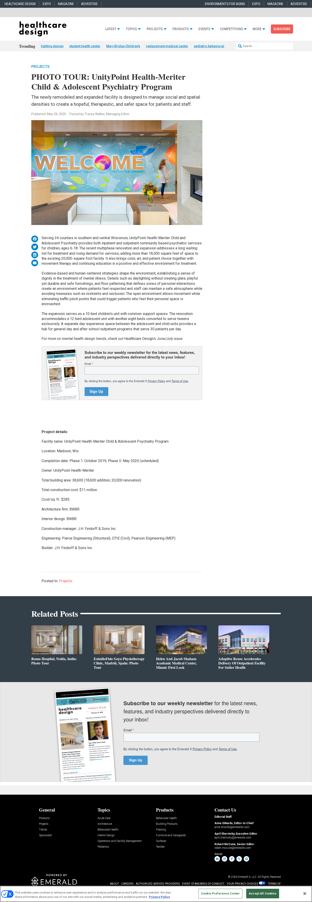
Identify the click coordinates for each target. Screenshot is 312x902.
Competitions (231, 29)
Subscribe (282, 29)
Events (204, 29)
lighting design (52, 46)
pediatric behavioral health (214, 46)
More (257, 29)
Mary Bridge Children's (123, 46)
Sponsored (45, 835)
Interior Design (106, 835)
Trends (43, 829)
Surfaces (161, 841)
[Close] (305, 894)
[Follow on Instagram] (224, 859)
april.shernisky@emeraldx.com (232, 837)
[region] (156, 894)
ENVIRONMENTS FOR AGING (225, 3)
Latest (110, 29)
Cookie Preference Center (220, 893)
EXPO (47, 3)
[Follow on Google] (246, 859)
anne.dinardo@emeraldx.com (231, 827)
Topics (131, 29)
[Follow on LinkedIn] (217, 859)
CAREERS (127, 883)
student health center (84, 46)
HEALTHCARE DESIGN (20, 3)
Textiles (160, 846)
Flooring (161, 829)
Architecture (105, 824)
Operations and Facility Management (120, 841)
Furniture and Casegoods (171, 835)
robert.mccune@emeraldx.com (232, 847)
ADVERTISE (89, 3)
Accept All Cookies (262, 893)
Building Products (167, 824)
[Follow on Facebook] (232, 859)
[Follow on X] (239, 859)
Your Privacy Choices (242, 883)
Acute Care (104, 818)
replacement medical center (167, 46)
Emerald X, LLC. (247, 876)
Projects (155, 29)
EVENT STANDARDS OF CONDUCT (203, 883)
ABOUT (114, 883)
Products (180, 29)
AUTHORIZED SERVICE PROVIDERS (158, 883)
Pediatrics (103, 846)
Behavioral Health (108, 829)
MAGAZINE (66, 3)
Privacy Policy (159, 897)
